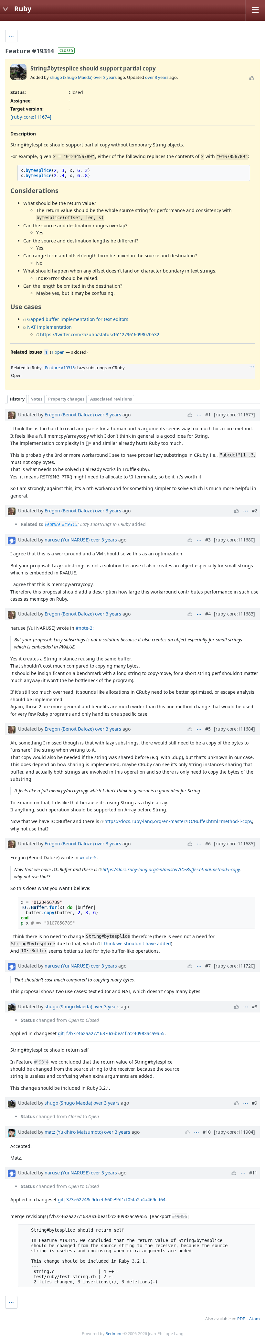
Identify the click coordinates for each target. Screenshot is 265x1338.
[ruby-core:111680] (234, 540)
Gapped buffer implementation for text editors (77, 319)
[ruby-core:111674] (30, 117)
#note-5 (88, 857)
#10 (207, 1132)
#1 (208, 415)
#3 (208, 540)
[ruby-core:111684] (234, 729)
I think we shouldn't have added (136, 943)
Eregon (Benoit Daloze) (69, 415)
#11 (253, 1173)
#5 (208, 729)
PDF (241, 1319)
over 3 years (105, 77)
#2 (254, 511)
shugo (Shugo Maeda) (71, 77)
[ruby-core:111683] (234, 614)
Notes (36, 399)
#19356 (179, 1216)
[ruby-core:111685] (234, 843)
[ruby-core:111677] (234, 415)
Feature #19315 (60, 367)
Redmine (113, 1333)
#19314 (41, 1062)
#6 (208, 843)
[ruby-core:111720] (234, 966)
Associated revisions (111, 399)
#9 (254, 1103)
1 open (58, 352)
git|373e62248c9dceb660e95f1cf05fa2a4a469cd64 (111, 1199)
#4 (208, 614)
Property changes (66, 399)
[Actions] (252, 367)
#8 (254, 1006)
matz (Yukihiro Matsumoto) (74, 1132)
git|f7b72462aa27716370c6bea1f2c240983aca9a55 (111, 1033)
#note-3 (84, 628)
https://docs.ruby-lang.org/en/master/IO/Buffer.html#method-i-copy (178, 821)
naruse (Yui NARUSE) (67, 540)
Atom (254, 1319)
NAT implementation (49, 327)
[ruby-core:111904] (234, 1132)
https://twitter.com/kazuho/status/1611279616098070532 (99, 334)
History (17, 399)
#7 (208, 966)
